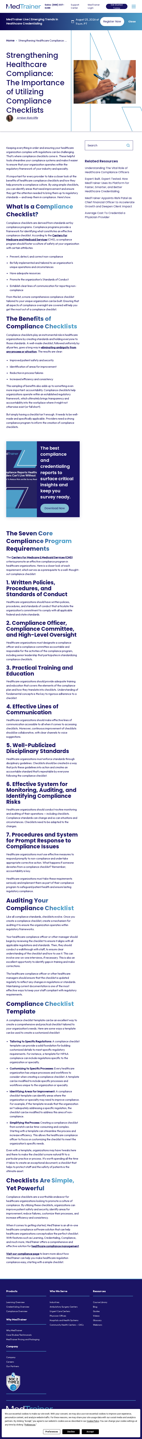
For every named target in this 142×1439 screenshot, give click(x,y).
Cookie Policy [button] (93, 1421)
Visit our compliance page (22, 1253)
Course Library (100, 1302)
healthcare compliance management (55, 1246)
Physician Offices (58, 1315)
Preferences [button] (30, 1425)
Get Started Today (117, 6)
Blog (95, 1306)
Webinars (97, 1325)
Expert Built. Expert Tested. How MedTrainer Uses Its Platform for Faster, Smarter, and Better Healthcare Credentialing (107, 185)
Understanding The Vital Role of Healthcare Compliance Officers (107, 170)
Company (12, 1346)
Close (132, 21)
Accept (90, 1431)
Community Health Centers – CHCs (67, 1325)
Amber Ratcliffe (27, 118)
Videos (96, 1315)
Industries (54, 1302)
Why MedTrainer (16, 1319)
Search (128, 145)
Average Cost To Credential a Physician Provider (105, 215)
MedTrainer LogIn (94, 6)
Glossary (97, 1320)
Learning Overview (15, 1302)
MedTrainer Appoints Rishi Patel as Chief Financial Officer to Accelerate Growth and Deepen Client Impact (110, 202)
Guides (96, 1311)
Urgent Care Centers (60, 1311)
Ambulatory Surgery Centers (64, 1306)
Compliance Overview (16, 1311)
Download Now (55, 508)
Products (11, 1291)
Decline (71, 1431)
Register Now (112, 21)
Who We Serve (58, 1291)
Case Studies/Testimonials (19, 1335)
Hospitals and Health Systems (64, 1320)
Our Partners (12, 1366)
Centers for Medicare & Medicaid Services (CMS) (42, 557)
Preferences (51, 1431)
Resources (99, 1291)
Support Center (75, 6)
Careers (10, 1362)
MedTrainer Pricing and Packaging (22, 1339)
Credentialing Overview (17, 1306)
